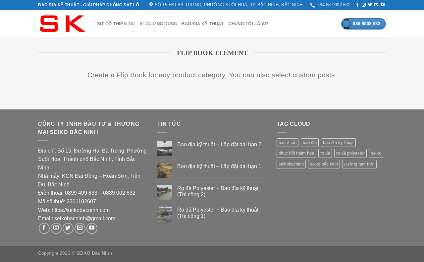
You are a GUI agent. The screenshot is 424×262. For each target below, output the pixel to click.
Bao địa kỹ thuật (203, 23)
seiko (376, 153)
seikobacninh (291, 164)
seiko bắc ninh (324, 164)
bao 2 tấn (287, 142)
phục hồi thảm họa (296, 153)
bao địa (310, 142)
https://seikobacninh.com (81, 210)
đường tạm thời (359, 164)
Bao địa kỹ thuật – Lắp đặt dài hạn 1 (219, 166)
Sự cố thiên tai (116, 23)
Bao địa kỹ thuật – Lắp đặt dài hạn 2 (219, 144)
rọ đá (325, 153)
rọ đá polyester (350, 153)
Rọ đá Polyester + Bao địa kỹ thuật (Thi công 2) (217, 191)
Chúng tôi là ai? (249, 23)
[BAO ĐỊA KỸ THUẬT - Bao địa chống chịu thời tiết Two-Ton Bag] (62, 24)
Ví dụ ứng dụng (158, 23)
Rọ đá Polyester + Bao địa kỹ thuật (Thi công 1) (217, 213)
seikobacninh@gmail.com (84, 218)
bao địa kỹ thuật (338, 142)
